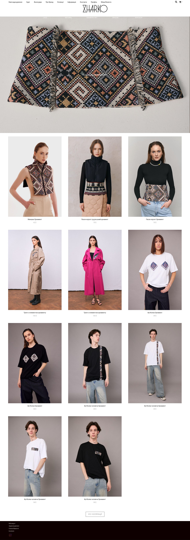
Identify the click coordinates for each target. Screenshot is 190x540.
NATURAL (68, 17)
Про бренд (49, 2)
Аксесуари (38, 2)
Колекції (60, 2)
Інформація (72, 2)
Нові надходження (15, 2)
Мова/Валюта (106, 2)
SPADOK (115, 17)
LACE (45, 17)
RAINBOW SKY (92, 17)
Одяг (28, 2)
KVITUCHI (138, 17)
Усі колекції (95, 514)
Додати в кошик (35, 203)
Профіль (94, 2)
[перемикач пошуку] (176, 2)
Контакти (83, 2)
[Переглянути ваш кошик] (180, 2)
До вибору (95, 203)
